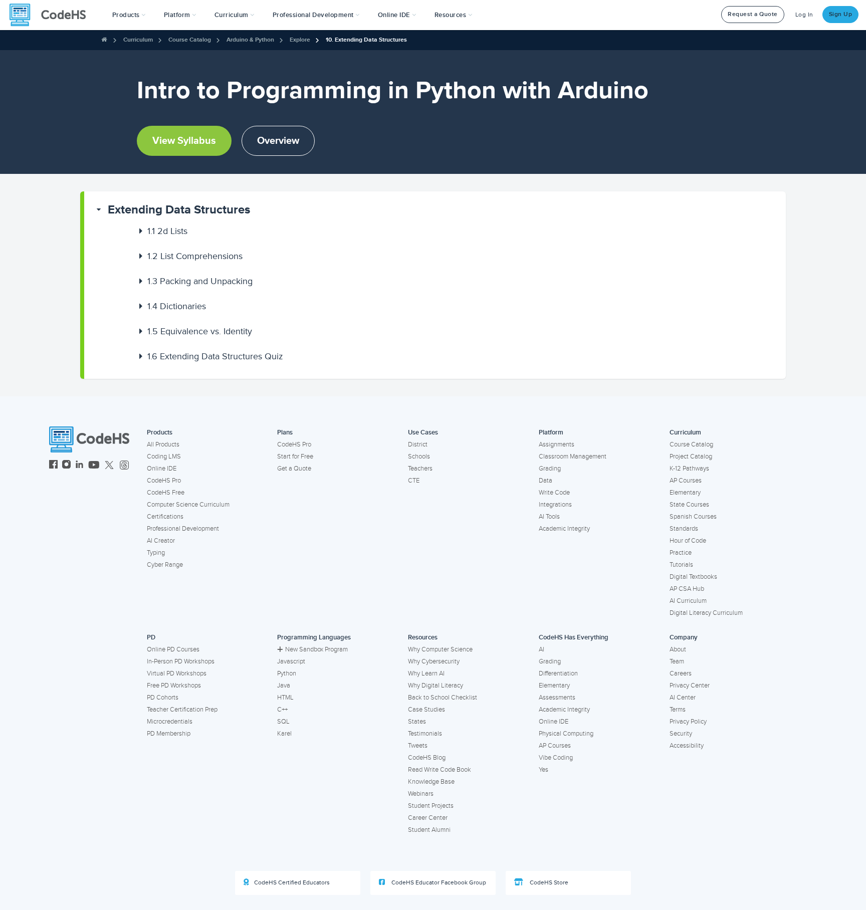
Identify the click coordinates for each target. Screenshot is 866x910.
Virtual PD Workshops (176, 673)
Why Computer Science (440, 649)
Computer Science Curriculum (188, 505)
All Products (163, 444)
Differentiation (558, 673)
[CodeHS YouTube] (94, 466)
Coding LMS (164, 456)
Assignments (556, 444)
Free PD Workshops (174, 685)
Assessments (557, 698)
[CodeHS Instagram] (66, 466)
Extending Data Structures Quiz (215, 356)
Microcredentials (169, 722)
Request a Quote (753, 14)
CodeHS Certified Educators (292, 882)
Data (545, 481)
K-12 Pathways (689, 469)
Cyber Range (165, 565)
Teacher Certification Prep (182, 710)
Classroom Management (572, 456)
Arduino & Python (250, 40)
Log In (804, 15)
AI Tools (549, 517)
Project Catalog (691, 456)
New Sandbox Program (316, 649)
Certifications (165, 517)
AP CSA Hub (687, 589)
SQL (283, 722)
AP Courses (686, 481)
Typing (156, 553)
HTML (285, 698)
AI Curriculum (688, 601)
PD (151, 637)
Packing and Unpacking (200, 281)
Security (681, 734)
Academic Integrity (564, 529)
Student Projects (431, 806)
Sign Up (840, 14)
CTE (413, 481)
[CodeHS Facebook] (53, 466)
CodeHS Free (165, 493)
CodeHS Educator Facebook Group (438, 882)
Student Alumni (429, 830)
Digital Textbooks (693, 577)
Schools (419, 456)
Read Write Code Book (439, 770)
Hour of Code (688, 541)
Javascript (291, 661)
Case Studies (426, 710)
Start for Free (295, 456)
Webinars (421, 794)
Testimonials (425, 734)
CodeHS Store (548, 882)
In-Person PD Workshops (180, 661)
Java (283, 685)
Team (677, 661)
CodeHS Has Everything (573, 637)
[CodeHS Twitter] (109, 466)
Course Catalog (189, 40)
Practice (681, 553)
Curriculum (138, 40)
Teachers (420, 469)
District (417, 444)
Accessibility (687, 746)
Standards (684, 529)
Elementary (685, 493)
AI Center (683, 698)
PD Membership (168, 734)
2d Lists (167, 231)
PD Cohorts (162, 698)
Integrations (555, 505)
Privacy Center (690, 685)
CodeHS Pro (164, 481)
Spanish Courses (693, 517)
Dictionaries (176, 306)
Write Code (554, 493)
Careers (681, 673)
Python (286, 673)
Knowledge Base (431, 782)
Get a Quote (294, 469)
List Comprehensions (195, 256)
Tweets (417, 746)
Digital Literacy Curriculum (706, 613)
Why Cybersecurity (434, 661)
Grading (550, 469)
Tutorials (681, 565)
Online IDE (161, 469)
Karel (284, 734)
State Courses (689, 505)
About (678, 649)
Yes (543, 770)
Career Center (428, 818)
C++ (282, 710)
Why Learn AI (426, 673)
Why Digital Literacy (435, 685)
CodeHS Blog (427, 758)
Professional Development (183, 529)
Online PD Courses (173, 649)
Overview (278, 141)
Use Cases (423, 432)
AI (541, 649)
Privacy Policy (688, 722)
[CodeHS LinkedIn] (79, 466)
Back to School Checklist (442, 698)
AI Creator (161, 541)
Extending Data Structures (179, 209)
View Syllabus (184, 141)
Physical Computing (566, 734)
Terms (678, 710)
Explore (300, 40)
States (417, 722)
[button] (129, 15)
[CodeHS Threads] (124, 466)
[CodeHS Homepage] (51, 15)
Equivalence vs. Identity (199, 331)
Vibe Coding (556, 758)
